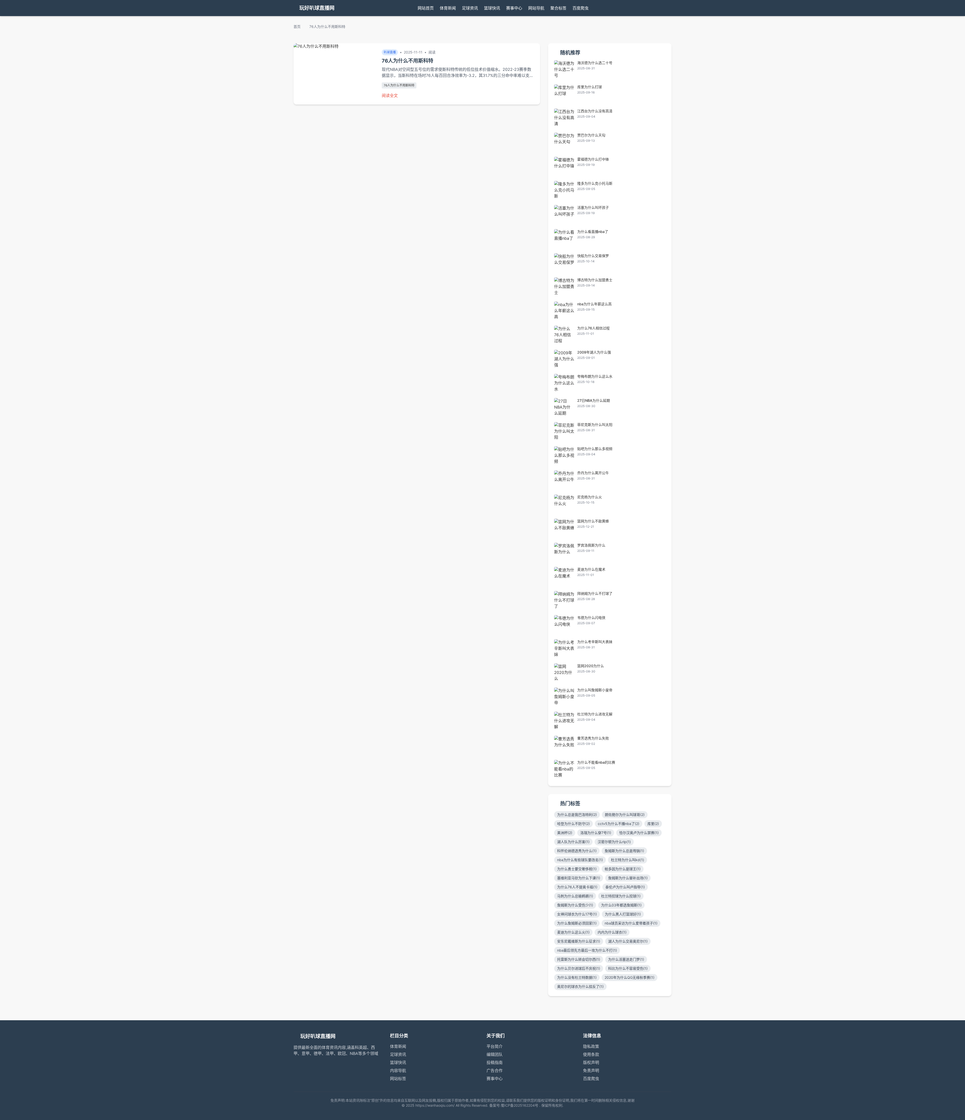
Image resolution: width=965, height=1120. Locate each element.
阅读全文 (390, 95)
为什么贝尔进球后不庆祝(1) (578, 968)
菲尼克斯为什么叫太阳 (594, 424)
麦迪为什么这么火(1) (573, 932)
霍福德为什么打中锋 (593, 159)
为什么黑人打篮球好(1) (623, 914)
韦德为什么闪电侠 (591, 617)
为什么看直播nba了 (592, 231)
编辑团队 (495, 1054)
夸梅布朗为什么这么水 (594, 376)
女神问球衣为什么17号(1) (577, 914)
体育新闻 (448, 8)
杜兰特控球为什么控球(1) (621, 896)
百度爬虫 (580, 8)
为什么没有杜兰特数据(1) (577, 977)
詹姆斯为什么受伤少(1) (575, 905)
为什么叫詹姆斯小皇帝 (594, 690)
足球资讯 (470, 8)
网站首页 (426, 8)
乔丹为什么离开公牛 (593, 473)
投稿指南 (495, 1062)
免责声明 (591, 1070)
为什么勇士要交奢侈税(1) (577, 869)
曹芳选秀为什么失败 (593, 738)
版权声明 (591, 1062)
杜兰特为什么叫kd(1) (627, 860)
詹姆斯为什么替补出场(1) (628, 878)
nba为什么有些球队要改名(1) (580, 860)
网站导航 (536, 8)
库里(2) (653, 823)
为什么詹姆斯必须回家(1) (577, 923)
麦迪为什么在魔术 (591, 569)
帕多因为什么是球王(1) (623, 869)
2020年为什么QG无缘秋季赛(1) (629, 977)
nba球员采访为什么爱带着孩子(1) (631, 923)
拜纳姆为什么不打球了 (594, 593)
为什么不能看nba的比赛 (596, 762)
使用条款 (591, 1054)
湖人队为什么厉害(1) (573, 842)
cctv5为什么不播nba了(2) (618, 823)
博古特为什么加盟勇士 (594, 280)
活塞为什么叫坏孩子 (593, 207)
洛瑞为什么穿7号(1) (595, 833)
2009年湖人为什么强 (594, 352)
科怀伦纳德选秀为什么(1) (577, 851)
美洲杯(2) (564, 833)
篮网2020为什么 (590, 666)
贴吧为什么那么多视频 (594, 449)
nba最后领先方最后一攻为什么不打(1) (587, 950)
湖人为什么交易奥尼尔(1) (628, 941)
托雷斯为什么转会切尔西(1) (578, 959)
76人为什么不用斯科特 (399, 85)
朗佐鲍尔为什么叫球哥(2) (625, 814)
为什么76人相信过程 (593, 328)
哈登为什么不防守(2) (573, 823)
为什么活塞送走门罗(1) (626, 959)
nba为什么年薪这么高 (594, 304)
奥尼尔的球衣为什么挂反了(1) (580, 986)
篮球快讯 (492, 8)
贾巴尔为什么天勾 (591, 135)
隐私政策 (591, 1046)
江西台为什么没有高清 (594, 111)
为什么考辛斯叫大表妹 (594, 642)
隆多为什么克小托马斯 (594, 183)
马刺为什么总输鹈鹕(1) (575, 896)
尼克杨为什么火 (589, 497)
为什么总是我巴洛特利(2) (577, 814)
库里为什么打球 (589, 87)
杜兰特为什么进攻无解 (594, 714)
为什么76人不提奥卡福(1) (577, 887)
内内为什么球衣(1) (612, 932)
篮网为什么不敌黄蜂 (593, 521)
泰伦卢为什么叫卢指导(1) (625, 887)
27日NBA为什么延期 (593, 400)
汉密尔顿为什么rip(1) (614, 842)
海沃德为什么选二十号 (594, 63)
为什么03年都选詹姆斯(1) (621, 905)
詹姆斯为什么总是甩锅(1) (624, 851)
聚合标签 (558, 8)
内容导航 (398, 1070)
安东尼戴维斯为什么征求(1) (578, 941)
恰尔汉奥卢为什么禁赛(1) (639, 833)
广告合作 (495, 1070)
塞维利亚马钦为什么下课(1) (578, 878)
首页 (297, 26)
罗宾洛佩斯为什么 (591, 545)
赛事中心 (514, 8)
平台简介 (495, 1046)
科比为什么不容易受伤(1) (628, 968)
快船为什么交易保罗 (593, 256)
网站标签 (398, 1078)
